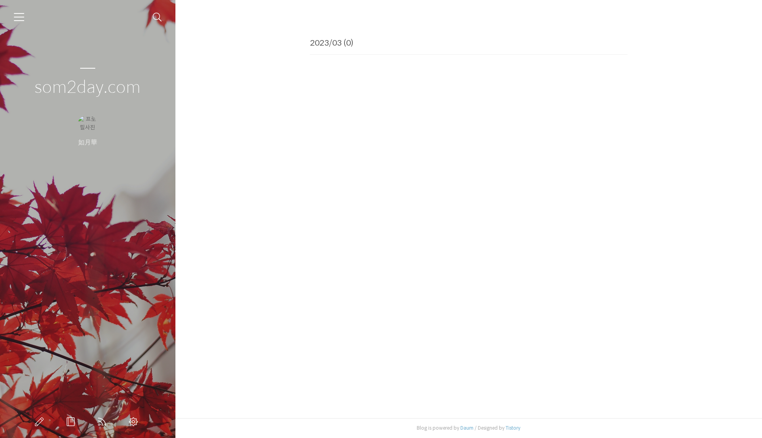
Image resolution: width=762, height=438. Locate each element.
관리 (134, 422)
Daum (466, 428)
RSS (103, 422)
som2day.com (87, 87)
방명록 (72, 422)
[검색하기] (157, 17)
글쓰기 (40, 422)
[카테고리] (19, 17)
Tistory (513, 428)
